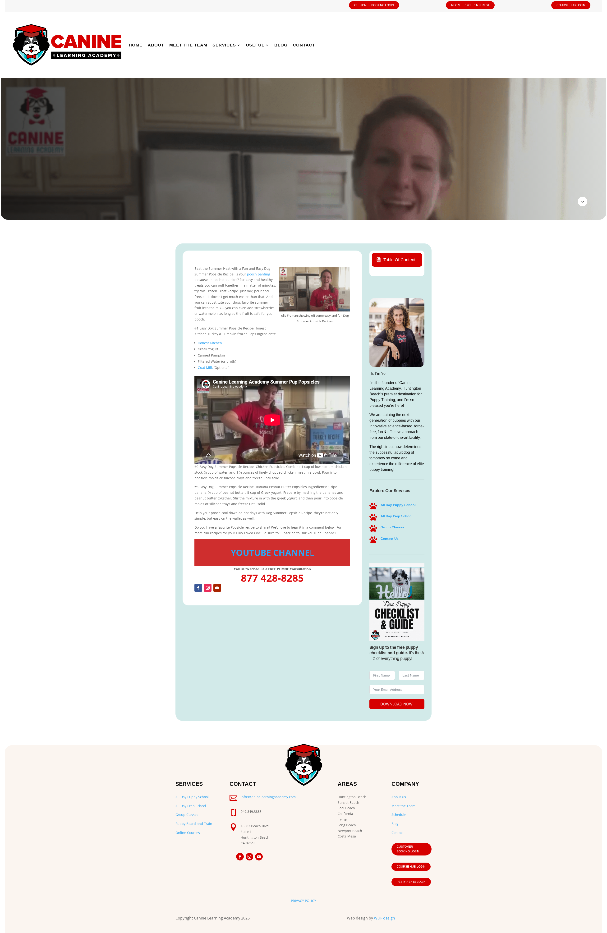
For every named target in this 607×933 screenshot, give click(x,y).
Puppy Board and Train (193, 823)
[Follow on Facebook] (198, 588)
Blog (281, 45)
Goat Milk (205, 367)
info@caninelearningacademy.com (268, 797)
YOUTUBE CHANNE (270, 552)
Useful (255, 45)
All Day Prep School (397, 516)
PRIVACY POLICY (303, 900)
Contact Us (390, 538)
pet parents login (411, 881)
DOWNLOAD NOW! (397, 704)
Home (136, 45)
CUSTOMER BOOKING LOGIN (374, 5)
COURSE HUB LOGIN (570, 5)
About (156, 45)
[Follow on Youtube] (217, 588)
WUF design (384, 918)
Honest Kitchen (210, 343)
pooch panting (258, 274)
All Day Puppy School (398, 505)
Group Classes (393, 527)
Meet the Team (188, 45)
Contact (304, 45)
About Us (398, 797)
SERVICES (224, 45)
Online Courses (187, 832)
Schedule (398, 814)
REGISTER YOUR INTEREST (470, 5)
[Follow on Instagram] (208, 588)
